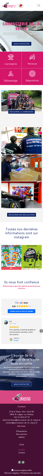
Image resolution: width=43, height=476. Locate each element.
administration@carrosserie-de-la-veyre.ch (21, 420)
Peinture (32, 63)
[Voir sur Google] (6, 322)
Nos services (21, 434)
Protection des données (31, 473)
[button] (1, 330)
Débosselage (11, 80)
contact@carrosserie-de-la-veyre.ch (21, 422)
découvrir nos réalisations (21, 215)
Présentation (21, 431)
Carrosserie (11, 64)
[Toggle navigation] (39, 5)
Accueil (21, 449)
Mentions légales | (12, 473)
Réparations (32, 80)
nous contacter (21, 44)
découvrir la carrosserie (21, 112)
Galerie (22, 437)
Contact (21, 452)
